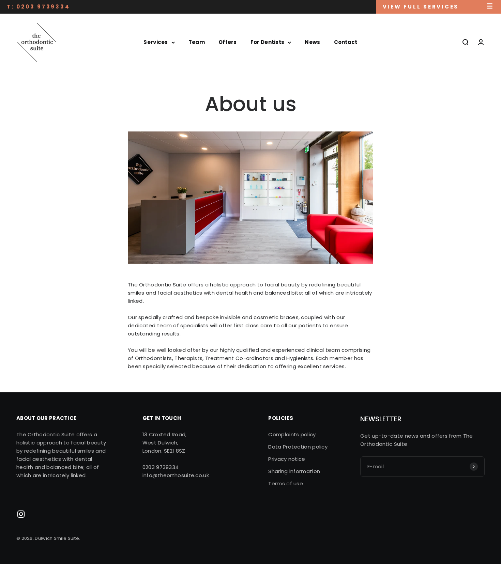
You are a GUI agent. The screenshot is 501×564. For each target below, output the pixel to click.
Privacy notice (286, 459)
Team (196, 42)
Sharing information (294, 471)
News (312, 42)
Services (155, 42)
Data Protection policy (298, 446)
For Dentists (267, 42)
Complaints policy (292, 434)
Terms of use (285, 483)
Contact (346, 42)
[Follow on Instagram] (21, 514)
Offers (227, 42)
